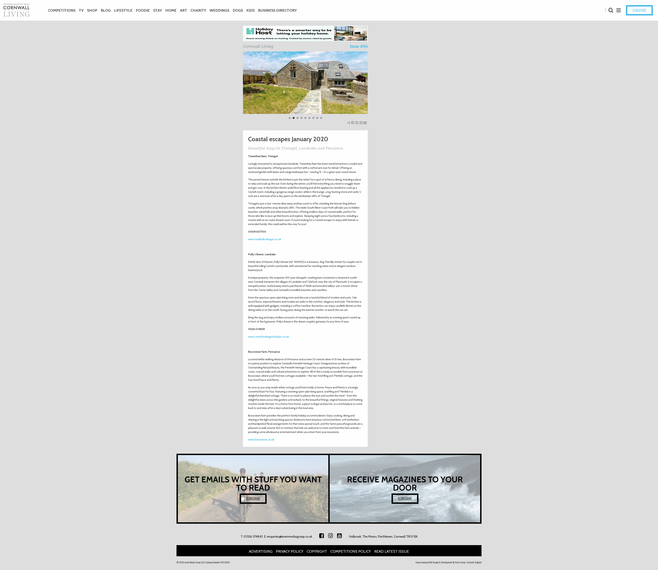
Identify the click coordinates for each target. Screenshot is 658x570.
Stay (157, 10)
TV (81, 10)
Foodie (143, 10)
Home (170, 10)
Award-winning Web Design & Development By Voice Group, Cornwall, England (449, 562)
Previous (237, 87)
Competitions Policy (350, 551)
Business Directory (277, 10)
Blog (106, 10)
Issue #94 (359, 46)
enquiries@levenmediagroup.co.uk (289, 536)
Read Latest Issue (391, 551)
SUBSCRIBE (639, 10)
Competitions (61, 10)
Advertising (260, 551)
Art (183, 10)
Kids (250, 10)
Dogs (238, 10)
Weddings (219, 10)
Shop (92, 10)
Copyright (317, 551)
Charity (198, 10)
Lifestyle (123, 10)
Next (372, 87)
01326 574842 (253, 536)
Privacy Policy (289, 551)
